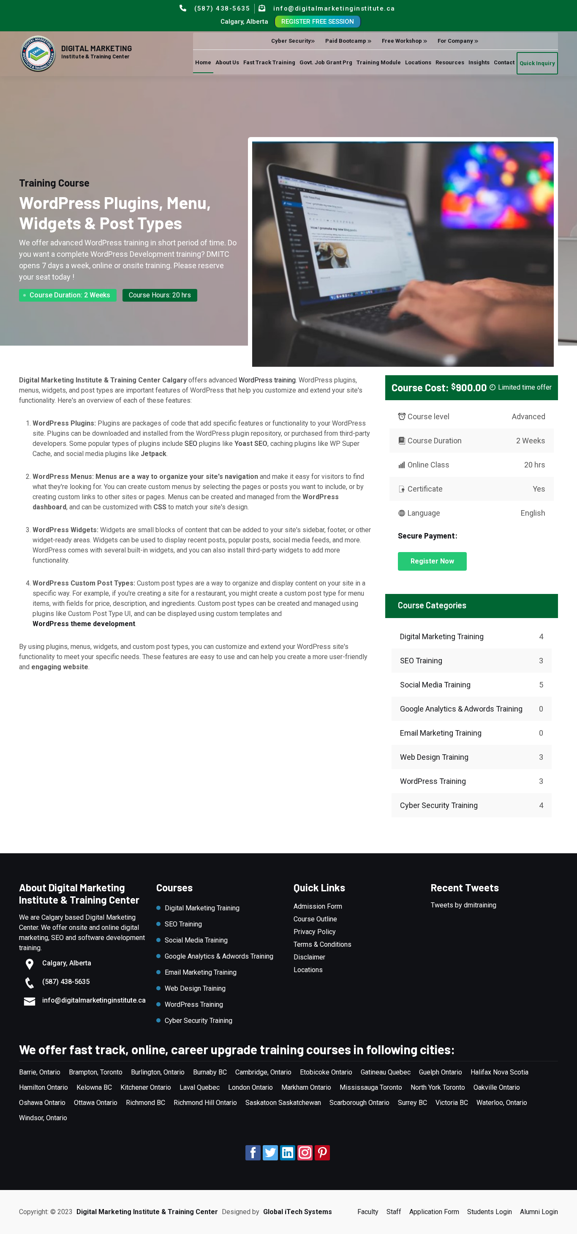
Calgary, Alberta (244, 21)
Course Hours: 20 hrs (160, 295)
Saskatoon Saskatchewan (283, 1103)
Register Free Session (317, 21)
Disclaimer (309, 957)
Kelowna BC (94, 1087)
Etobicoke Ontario (326, 1072)
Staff (393, 1212)
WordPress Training (433, 781)
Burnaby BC (210, 1072)
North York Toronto (438, 1087)
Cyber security (169, 84)
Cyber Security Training (439, 805)
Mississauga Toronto (371, 1087)
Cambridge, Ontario (263, 1072)
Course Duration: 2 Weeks (70, 295)
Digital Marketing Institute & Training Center (147, 1212)
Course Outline (315, 919)
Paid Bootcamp (225, 84)
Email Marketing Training (441, 732)
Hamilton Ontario (43, 1087)
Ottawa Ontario (95, 1103)
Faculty (367, 1212)
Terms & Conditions (322, 944)
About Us (65, 106)
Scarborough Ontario (359, 1103)
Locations (306, 106)
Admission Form (318, 906)
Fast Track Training (119, 106)
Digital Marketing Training (442, 636)
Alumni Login (539, 1212)
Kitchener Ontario (145, 1087)
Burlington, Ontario (158, 1072)
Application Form (434, 1212)
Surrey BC (412, 1103)
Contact (420, 106)
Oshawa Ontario (42, 1103)
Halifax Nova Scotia (499, 1072)
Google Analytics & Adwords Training (461, 708)
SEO (191, 444)
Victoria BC (451, 1103)
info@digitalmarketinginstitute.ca (334, 8)
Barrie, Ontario (39, 1072)
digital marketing (96, 48)
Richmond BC (145, 1103)
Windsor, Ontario (43, 1118)
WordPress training (267, 380)
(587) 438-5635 (222, 8)
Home (32, 106)
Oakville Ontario (497, 1087)
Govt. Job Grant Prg (190, 106)
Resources (348, 106)
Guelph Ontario (440, 1072)
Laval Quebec (200, 1087)
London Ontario (250, 1087)
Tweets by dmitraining (463, 905)
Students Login (489, 1212)
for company (334, 84)
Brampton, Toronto (95, 1072)
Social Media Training (435, 684)
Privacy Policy (315, 932)
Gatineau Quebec (386, 1072)
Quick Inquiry (463, 107)
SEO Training (421, 660)
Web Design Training (434, 757)
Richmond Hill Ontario (205, 1103)
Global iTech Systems (297, 1212)
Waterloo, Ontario (501, 1103)
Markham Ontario (306, 1087)
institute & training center (95, 56)
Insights (387, 106)
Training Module (256, 106)
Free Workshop (281, 84)
